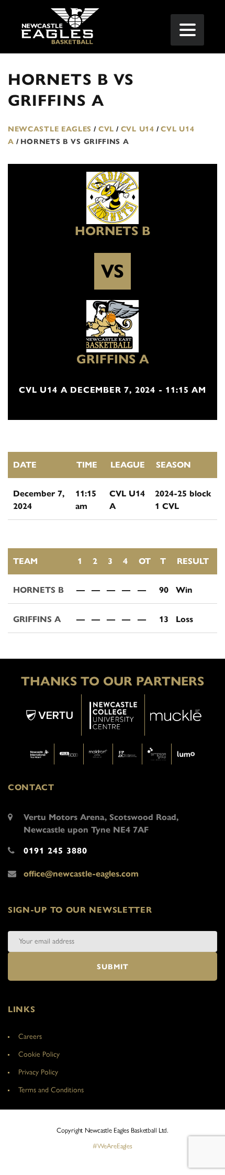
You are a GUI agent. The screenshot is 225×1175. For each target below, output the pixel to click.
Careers (30, 1036)
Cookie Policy (39, 1054)
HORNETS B (112, 231)
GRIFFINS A (112, 359)
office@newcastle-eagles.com (81, 874)
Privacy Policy (38, 1072)
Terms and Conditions (51, 1089)
